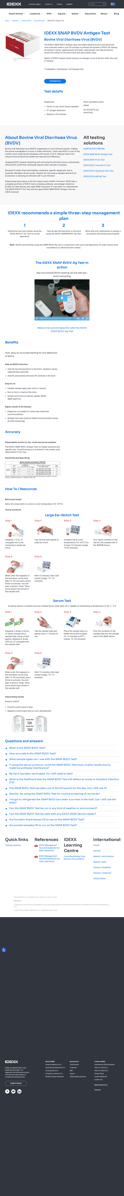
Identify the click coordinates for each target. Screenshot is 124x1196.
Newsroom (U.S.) (100, 1085)
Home (7, 21)
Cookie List (98, 1079)
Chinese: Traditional (102, 873)
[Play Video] (37, 318)
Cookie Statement (100, 1076)
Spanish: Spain (99, 862)
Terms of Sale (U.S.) (101, 1070)
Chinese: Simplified (102, 867)
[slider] (60, 318)
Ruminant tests (39, 21)
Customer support (35, 4)
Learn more (16, 1083)
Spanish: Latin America (103, 856)
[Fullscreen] (87, 318)
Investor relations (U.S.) (53, 1064)
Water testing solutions (78, 1076)
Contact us (48, 4)
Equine (72, 1073)
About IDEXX (50, 1061)
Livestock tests (26, 21)
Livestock (15, 21)
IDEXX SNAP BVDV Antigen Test (97, 154)
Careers (59, 4)
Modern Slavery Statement (54, 1076)
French (96, 845)
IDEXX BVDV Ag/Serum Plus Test (98, 171)
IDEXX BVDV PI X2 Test (94, 160)
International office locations (104, 1064)
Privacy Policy (99, 1073)
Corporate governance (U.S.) (55, 1067)
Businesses (74, 1061)
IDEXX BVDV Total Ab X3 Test (96, 165)
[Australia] (113, 4)
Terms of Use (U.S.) (101, 1067)
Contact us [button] (55, 81)
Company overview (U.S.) (54, 1073)
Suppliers (69, 4)
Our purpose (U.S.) (51, 1070)
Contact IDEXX (99, 1061)
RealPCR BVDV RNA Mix (94, 148)
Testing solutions (13, 845)
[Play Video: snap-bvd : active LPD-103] (62, 298)
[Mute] (78, 318)
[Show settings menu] (82, 318)
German (97, 851)
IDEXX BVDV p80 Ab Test (94, 176)
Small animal (74, 1064)
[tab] (62, 748)
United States (99, 878)
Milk (71, 1070)
